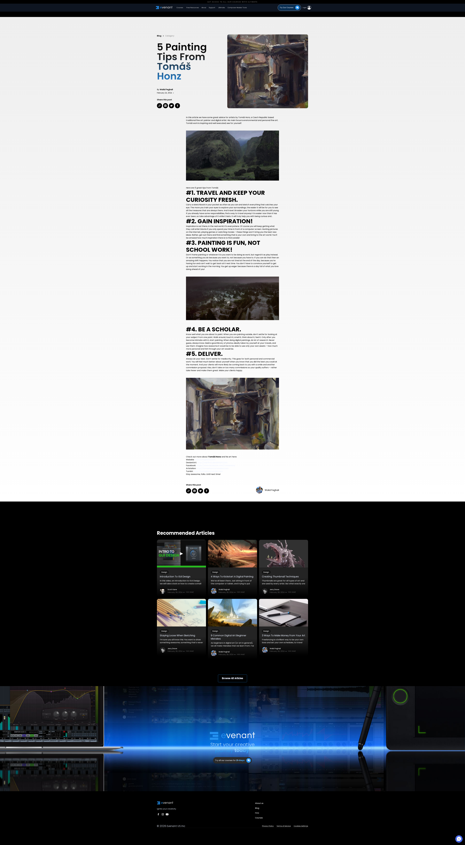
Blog (257, 808)
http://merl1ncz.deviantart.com (212, 462)
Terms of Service (284, 826)
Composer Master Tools (237, 8)
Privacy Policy (268, 826)
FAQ (257, 813)
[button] (192, 8)
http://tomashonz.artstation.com (213, 468)
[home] (164, 7)
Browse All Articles (232, 678)
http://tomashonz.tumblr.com (208, 471)
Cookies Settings (301, 826)
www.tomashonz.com (205, 459)
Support (212, 8)
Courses (179, 8)
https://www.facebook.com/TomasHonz (215, 465)
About (204, 8)
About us (259, 803)
